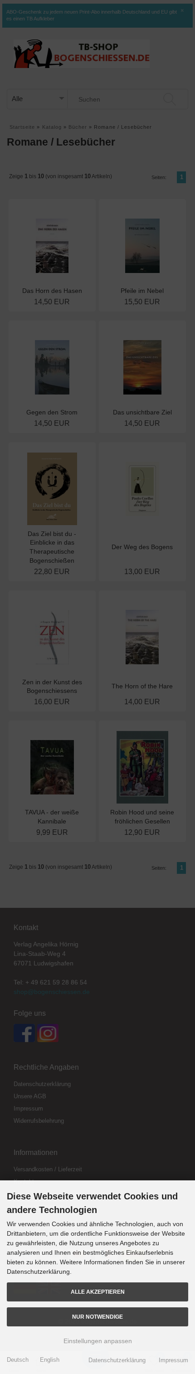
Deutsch (18, 1359)
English (49, 1359)
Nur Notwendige (97, 1317)
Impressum (173, 1360)
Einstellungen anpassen (97, 1341)
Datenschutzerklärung (117, 1360)
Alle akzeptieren (98, 1292)
